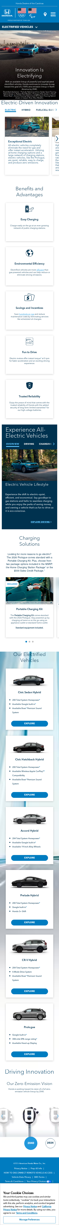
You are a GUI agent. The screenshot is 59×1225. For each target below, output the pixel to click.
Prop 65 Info (36, 1169)
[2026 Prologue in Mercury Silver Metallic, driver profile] (29, 1012)
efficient (40, 270)
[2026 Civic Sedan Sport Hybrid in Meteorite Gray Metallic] (29, 678)
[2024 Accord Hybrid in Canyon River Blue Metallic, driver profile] (29, 816)
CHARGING (45, 444)
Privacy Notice (21, 1169)
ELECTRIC (10, 110)
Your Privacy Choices (36, 1182)
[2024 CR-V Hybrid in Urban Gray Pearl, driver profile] (29, 945)
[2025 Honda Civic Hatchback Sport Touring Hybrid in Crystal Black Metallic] (29, 745)
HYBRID (26, 110)
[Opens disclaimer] (51, 603)
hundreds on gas (26, 314)
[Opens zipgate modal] (45, 14)
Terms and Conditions (26, 1213)
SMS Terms (39, 1177)
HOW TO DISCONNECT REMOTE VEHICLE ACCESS (28, 1173)
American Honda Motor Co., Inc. (32, 1163)
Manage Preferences (29, 1220)
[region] (29, 1204)
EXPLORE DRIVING (40, 522)
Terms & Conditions (14, 1182)
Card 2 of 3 (29, 642)
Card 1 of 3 (26, 642)
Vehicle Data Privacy (21, 1177)
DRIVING (29, 444)
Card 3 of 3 (33, 642)
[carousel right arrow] (57, 138)
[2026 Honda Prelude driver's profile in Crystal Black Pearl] (29, 880)
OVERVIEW (12, 444)
